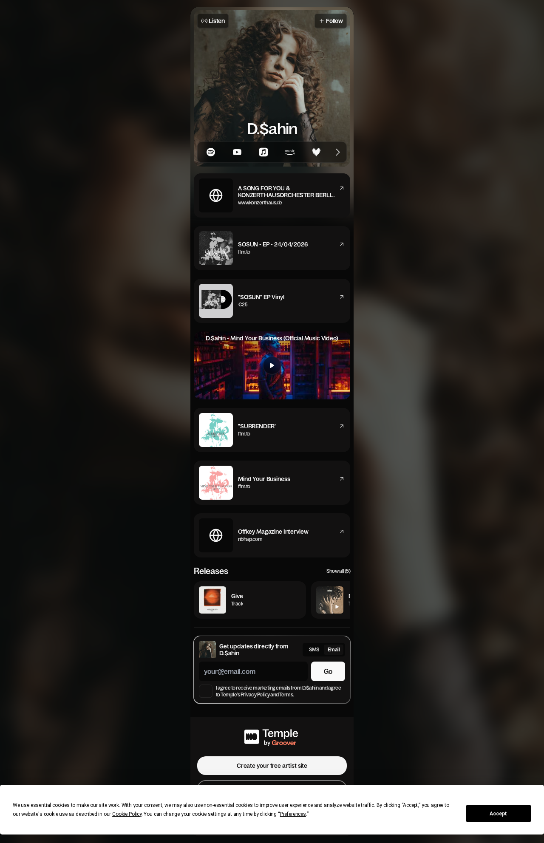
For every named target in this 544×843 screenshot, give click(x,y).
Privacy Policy (255, 695)
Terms (286, 695)
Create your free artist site (272, 765)
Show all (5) (338, 571)
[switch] (324, 649)
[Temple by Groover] (272, 736)
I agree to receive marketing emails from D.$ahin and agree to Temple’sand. (278, 691)
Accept (498, 814)
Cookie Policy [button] (127, 814)
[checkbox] (205, 691)
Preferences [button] (293, 814)
